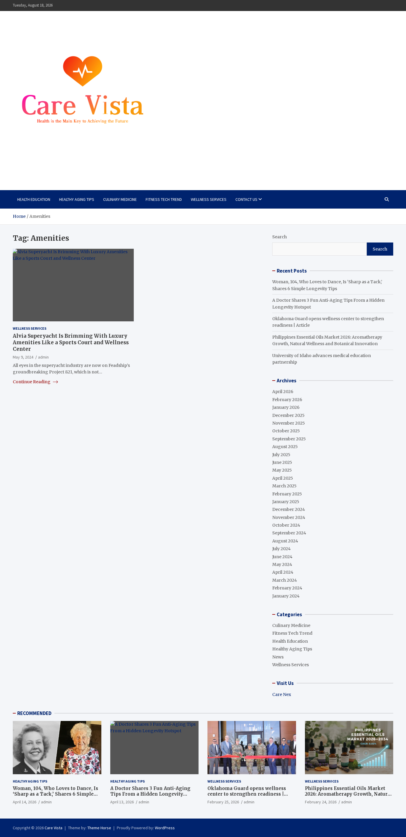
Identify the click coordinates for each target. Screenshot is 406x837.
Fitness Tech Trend (164, 199)
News (278, 657)
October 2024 (286, 525)
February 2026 (287, 399)
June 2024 (282, 556)
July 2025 (281, 454)
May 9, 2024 (23, 357)
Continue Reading (32, 381)
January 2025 (285, 501)
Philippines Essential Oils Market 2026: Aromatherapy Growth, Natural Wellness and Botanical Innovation (348, 794)
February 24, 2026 (320, 802)
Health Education (33, 199)
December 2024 (288, 509)
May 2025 (282, 470)
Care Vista (36, 168)
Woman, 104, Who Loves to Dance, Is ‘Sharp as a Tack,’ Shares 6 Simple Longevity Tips (55, 794)
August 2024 (285, 541)
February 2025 (287, 494)
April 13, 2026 (122, 802)
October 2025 (286, 431)
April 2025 (282, 478)
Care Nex (281, 694)
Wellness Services (208, 199)
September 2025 (289, 439)
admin (43, 357)
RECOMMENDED (34, 713)
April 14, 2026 (24, 802)
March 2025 (284, 486)
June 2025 (282, 462)
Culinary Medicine (120, 199)
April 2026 (282, 391)
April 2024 (282, 572)
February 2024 (287, 588)
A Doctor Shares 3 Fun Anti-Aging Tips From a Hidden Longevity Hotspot (150, 794)
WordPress (165, 827)
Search (279, 237)
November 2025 (288, 423)
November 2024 (288, 517)
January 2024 (286, 596)
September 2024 (289, 533)
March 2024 (284, 580)
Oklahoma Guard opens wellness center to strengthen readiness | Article (246, 794)
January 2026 (286, 407)
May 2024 (282, 564)
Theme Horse (99, 827)
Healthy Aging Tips (76, 199)
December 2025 (288, 415)
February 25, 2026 (223, 802)
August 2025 (285, 446)
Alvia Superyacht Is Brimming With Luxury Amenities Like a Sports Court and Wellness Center (71, 342)
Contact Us (246, 199)
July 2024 (281, 548)
